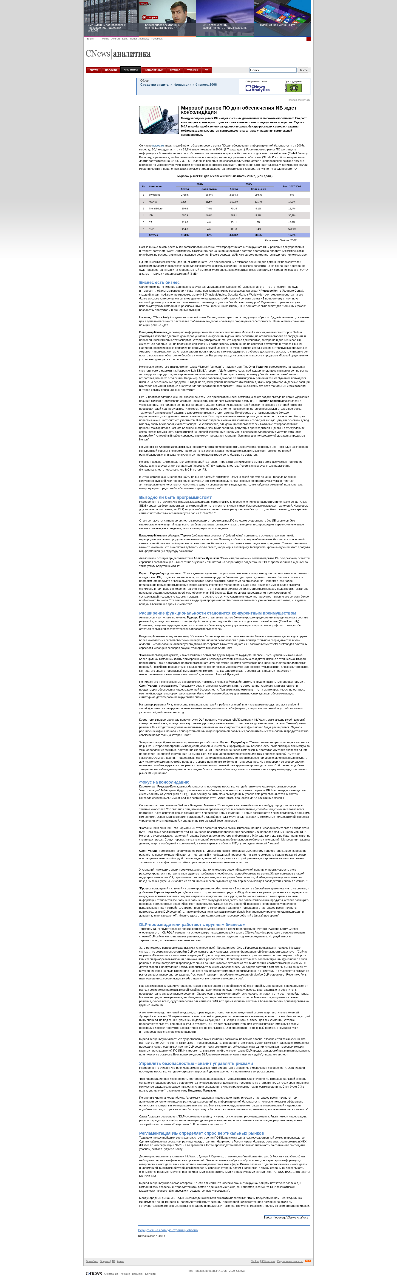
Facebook (157, 38)
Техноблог (92, 1261)
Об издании (111, 1273)
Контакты (150, 1273)
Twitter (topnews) (139, 38)
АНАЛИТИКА (131, 69)
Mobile (105, 38)
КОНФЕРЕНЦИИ (154, 70)
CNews (240, 1270)
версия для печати (299, 100)
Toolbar (255, 1261)
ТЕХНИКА (192, 70)
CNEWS (94, 70)
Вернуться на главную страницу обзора (168, 1230)
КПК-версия (268, 1261)
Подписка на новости (290, 1261)
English (91, 38)
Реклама (125, 1273)
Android (115, 38)
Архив (120, 1261)
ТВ (206, 70)
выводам (158, 145)
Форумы (105, 1261)
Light (125, 38)
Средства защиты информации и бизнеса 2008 (178, 84)
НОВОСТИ (111, 70)
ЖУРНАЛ (175, 70)
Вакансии (137, 1273)
